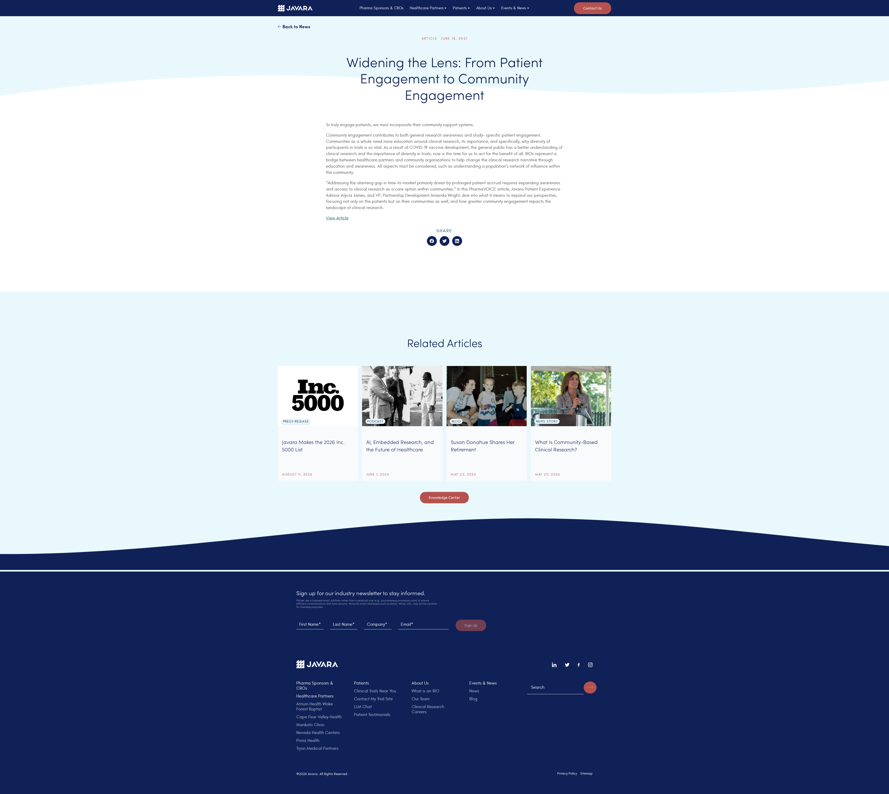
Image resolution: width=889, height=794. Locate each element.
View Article (337, 218)
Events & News (483, 683)
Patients (361, 683)
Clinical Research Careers (428, 709)
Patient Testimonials (372, 714)
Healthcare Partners (315, 696)
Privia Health (307, 740)
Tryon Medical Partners (317, 748)
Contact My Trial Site (373, 698)
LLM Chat (363, 706)
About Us (420, 683)
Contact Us (592, 8)
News (474, 691)
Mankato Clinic (310, 724)
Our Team (420, 698)
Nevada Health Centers (318, 732)
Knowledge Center (444, 497)
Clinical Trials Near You (375, 691)
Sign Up (470, 625)
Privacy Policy (567, 773)
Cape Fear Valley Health (319, 716)
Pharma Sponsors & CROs (382, 8)
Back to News (295, 26)
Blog (473, 698)
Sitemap (586, 773)
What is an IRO (425, 691)
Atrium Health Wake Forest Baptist (314, 706)
